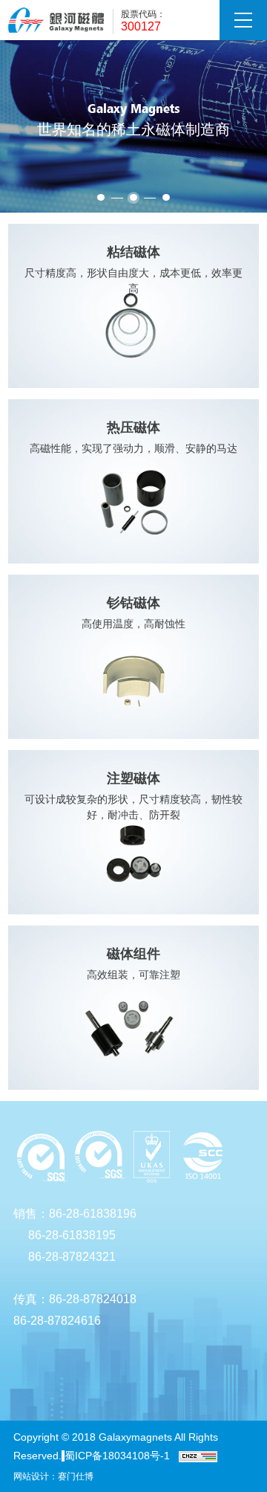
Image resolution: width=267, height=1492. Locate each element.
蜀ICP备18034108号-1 (117, 1456)
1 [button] (101, 197)
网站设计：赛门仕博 (53, 1476)
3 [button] (166, 197)
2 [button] (133, 197)
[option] (133, 126)
